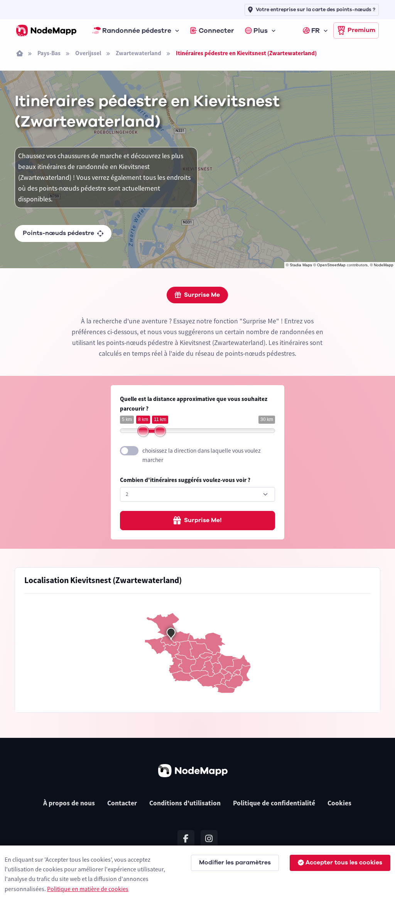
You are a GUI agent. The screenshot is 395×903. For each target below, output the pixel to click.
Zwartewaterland (138, 53)
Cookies (339, 803)
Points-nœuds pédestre (58, 233)
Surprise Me (202, 295)
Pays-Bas (49, 53)
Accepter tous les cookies (344, 862)
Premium (361, 30)
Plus (260, 30)
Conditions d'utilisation (185, 803)
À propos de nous (69, 803)
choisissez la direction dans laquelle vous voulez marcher (201, 455)
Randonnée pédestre (136, 30)
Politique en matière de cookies (87, 889)
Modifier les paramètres (235, 862)
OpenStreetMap (331, 265)
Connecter (216, 30)
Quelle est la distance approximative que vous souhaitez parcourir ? (193, 403)
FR (315, 30)
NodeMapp (383, 265)
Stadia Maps (301, 265)
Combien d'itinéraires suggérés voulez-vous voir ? (185, 480)
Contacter (122, 803)
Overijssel (88, 53)
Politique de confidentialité (274, 803)
